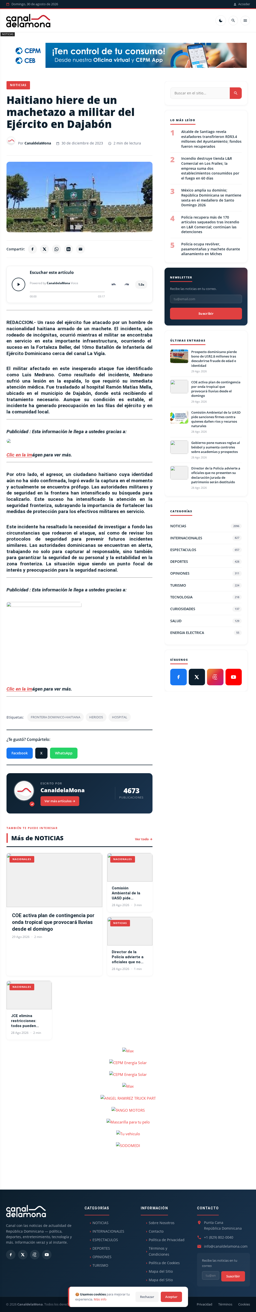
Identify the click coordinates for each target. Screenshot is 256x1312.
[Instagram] (215, 677)
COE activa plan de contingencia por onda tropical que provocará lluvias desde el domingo (53, 922)
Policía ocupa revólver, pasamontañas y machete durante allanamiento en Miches (210, 249)
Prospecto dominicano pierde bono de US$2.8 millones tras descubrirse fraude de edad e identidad (214, 359)
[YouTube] (234, 677)
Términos (225, 1304)
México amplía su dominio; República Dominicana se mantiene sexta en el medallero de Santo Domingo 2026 (211, 197)
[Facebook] (32, 249)
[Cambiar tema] (221, 20)
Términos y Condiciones (159, 1251)
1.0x (141, 284)
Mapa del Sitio (161, 1271)
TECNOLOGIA (204, 597)
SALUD (204, 620)
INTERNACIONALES (204, 538)
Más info (100, 1299)
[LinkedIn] (68, 249)
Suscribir (206, 313)
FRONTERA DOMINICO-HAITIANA (55, 717)
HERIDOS (96, 717)
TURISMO (204, 585)
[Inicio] (28, 21)
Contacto (156, 1231)
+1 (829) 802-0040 (218, 1237)
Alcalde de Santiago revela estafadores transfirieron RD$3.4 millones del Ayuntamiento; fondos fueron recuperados (211, 139)
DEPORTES (204, 561)
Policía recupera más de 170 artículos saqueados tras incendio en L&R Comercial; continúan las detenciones (210, 224)
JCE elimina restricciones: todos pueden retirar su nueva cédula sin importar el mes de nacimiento (28, 1021)
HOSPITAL (119, 717)
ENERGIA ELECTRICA (204, 632)
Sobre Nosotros (161, 1222)
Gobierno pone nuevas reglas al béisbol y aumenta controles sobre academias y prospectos (215, 447)
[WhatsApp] (56, 249)
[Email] (80, 249)
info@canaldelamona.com (226, 1246)
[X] (44, 249)
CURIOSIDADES (204, 608)
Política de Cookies (164, 1262)
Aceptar (171, 1296)
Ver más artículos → (59, 801)
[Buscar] (233, 20)
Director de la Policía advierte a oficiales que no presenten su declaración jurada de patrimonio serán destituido (129, 957)
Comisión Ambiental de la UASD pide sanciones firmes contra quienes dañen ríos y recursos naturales (129, 893)
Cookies (244, 1304)
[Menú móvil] (245, 20)
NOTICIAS (7, 34)
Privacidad (204, 1304)
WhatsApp (63, 753)
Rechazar (147, 1296)
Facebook (20, 753)
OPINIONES (204, 573)
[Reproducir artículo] (18, 284)
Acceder (244, 4)
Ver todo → (143, 839)
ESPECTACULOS (204, 549)
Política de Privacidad (166, 1239)
